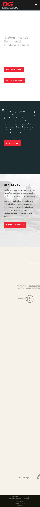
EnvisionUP (27, 498)
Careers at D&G (14, 80)
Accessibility (20, 505)
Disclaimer (20, 501)
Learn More (12, 143)
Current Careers (15, 225)
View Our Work (13, 70)
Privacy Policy (20, 503)
